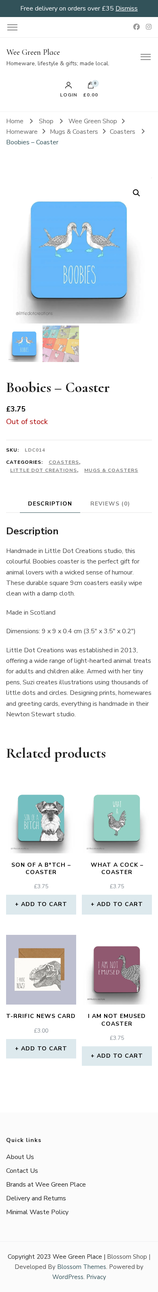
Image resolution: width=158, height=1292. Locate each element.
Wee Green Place (33, 52)
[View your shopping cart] (91, 87)
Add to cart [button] (44, 904)
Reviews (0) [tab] (110, 504)
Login (68, 94)
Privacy (96, 1277)
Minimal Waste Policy (37, 1212)
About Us (20, 1157)
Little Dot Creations (43, 470)
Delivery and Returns (36, 1198)
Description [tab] (50, 504)
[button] (136, 193)
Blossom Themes (81, 1267)
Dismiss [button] (126, 8)
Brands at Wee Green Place (46, 1184)
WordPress (67, 1277)
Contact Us (22, 1170)
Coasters (64, 462)
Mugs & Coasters (111, 470)
